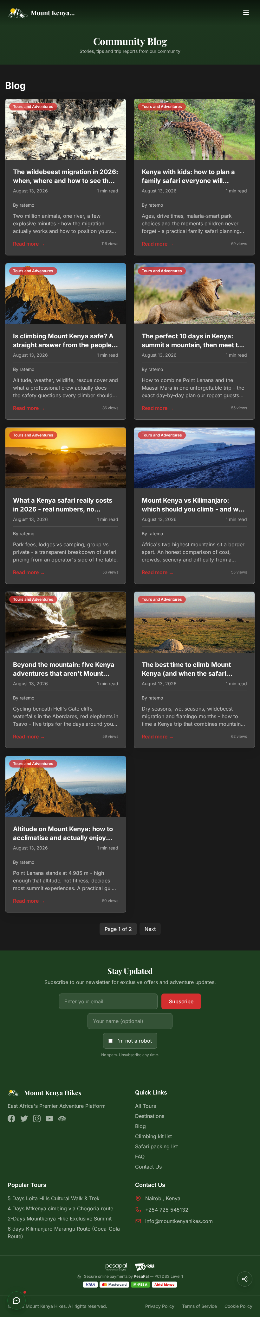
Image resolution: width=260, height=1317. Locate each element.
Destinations (149, 1116)
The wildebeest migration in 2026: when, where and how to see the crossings (65, 180)
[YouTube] (49, 1118)
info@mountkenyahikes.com (179, 1221)
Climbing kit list (153, 1136)
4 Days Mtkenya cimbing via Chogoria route (60, 1208)
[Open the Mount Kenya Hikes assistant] (16, 1300)
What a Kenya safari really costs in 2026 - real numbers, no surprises (62, 509)
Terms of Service (199, 1306)
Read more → (29, 244)
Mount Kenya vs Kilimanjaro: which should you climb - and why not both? (194, 509)
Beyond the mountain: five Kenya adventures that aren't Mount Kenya (63, 673)
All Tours (145, 1106)
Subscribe (181, 1001)
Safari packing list (156, 1146)
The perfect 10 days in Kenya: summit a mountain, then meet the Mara (193, 345)
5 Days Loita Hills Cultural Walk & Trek (54, 1198)
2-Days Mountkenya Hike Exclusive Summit (60, 1218)
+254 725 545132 (166, 1210)
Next (150, 929)
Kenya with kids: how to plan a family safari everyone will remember (188, 180)
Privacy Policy (159, 1306)
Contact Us (148, 1166)
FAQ (140, 1156)
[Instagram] (37, 1118)
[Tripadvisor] (62, 1118)
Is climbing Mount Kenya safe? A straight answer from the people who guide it (63, 345)
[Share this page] (244, 1279)
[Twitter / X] (24, 1118)
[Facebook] (11, 1118)
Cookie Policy (238, 1306)
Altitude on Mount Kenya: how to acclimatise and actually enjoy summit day (63, 837)
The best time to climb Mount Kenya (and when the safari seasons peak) (186, 673)
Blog (140, 1126)
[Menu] (246, 12)
